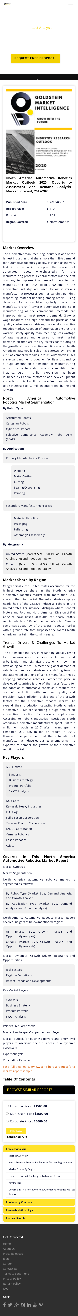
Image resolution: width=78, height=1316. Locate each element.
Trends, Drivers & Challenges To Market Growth (35, 1176)
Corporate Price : (28, 1121)
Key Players (15, 1182)
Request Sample (15, 1218)
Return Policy (12, 1283)
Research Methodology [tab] (19, 1210)
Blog (6, 1259)
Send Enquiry (16, 1137)
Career (7, 1264)
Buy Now (16, 1131)
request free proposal (35, 58)
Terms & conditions (16, 1273)
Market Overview (18, 1155)
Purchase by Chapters (19, 1202)
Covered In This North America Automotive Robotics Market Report (42, 1192)
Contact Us (10, 1268)
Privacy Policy (12, 1278)
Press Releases (13, 1254)
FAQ (5, 1288)
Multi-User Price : (29, 1114)
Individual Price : (28, 1106)
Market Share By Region (22, 1169)
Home (7, 1244)
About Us (9, 1249)
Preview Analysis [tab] (16, 1149)
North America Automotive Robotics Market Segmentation (41, 1162)
